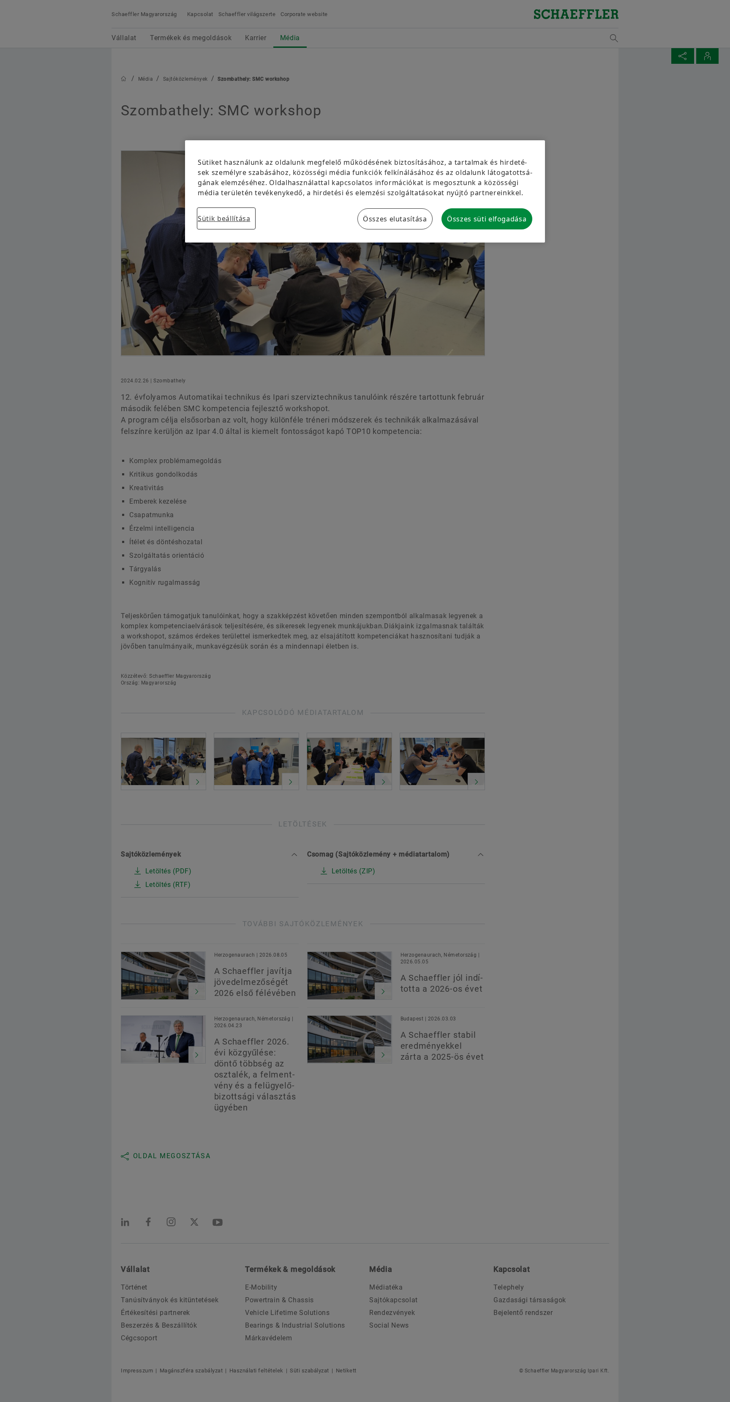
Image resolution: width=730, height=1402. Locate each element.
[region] (365, 191)
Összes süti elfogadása (486, 219)
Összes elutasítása (395, 219)
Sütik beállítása (224, 218)
